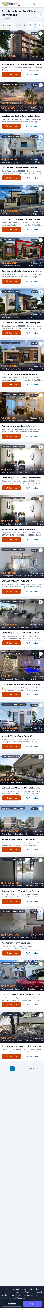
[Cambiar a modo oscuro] (27, 3)
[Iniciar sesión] (33, 3)
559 (32, 1069)
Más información (18, 1298)
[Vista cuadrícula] (30, 25)
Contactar (12, 74)
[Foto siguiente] (40, 45)
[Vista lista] (35, 25)
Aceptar (32, 1304)
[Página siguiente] (37, 1068)
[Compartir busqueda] (39, 14)
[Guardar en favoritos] (41, 33)
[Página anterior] (6, 1068)
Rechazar (12, 1304)
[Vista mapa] (39, 25)
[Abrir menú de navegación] (39, 3)
